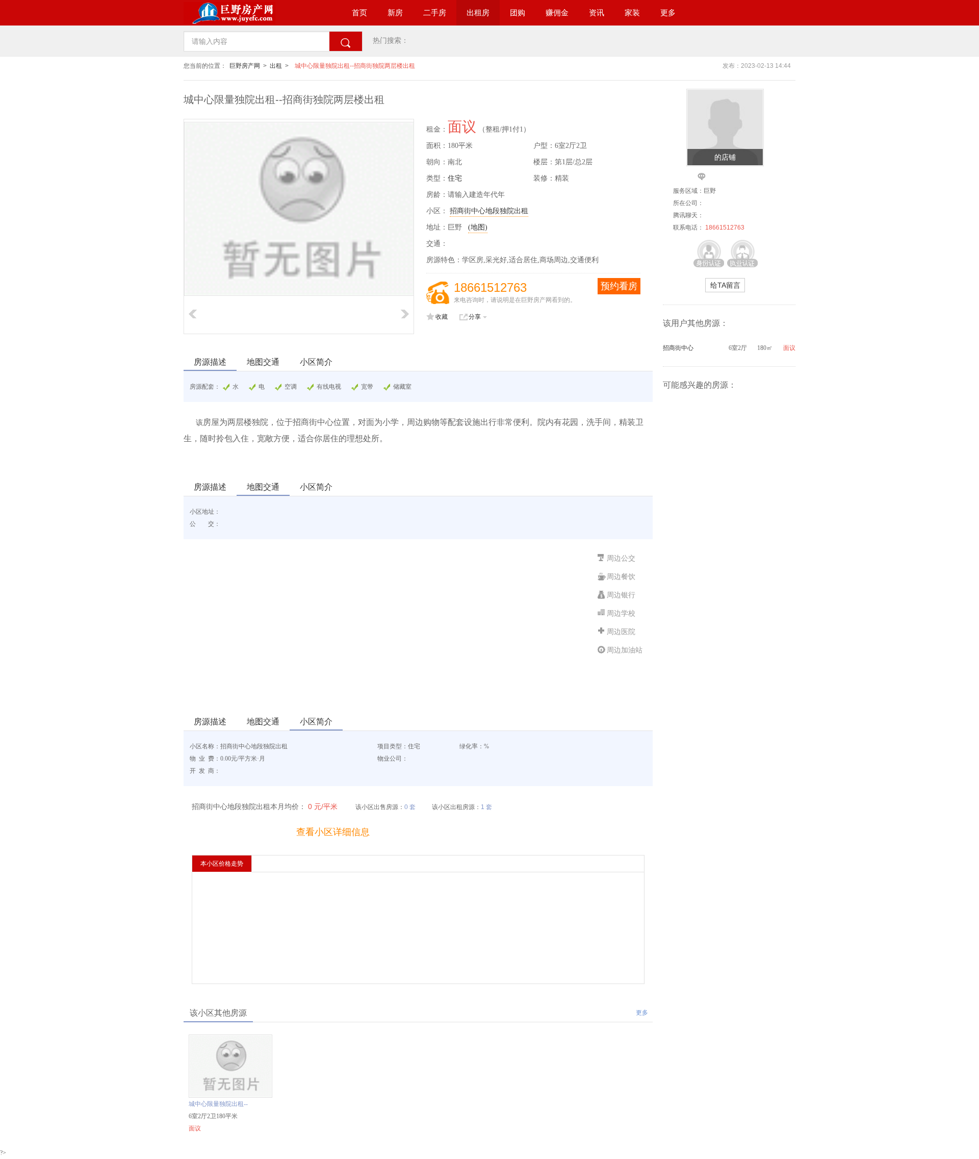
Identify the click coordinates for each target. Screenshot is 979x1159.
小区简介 (316, 362)
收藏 (441, 316)
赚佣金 (557, 13)
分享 (475, 316)
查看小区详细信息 (333, 832)
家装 (632, 13)
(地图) (477, 227)
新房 (395, 13)
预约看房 (619, 286)
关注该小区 (240, 832)
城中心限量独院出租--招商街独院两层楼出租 (355, 65)
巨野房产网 (244, 65)
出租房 (478, 13)
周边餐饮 (621, 577)
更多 (668, 13)
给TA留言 (725, 285)
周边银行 (621, 595)
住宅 (455, 178)
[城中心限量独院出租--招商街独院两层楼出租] (230, 1095)
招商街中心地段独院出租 (489, 211)
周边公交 (621, 558)
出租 (276, 65)
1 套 (486, 807)
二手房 (434, 13)
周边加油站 (624, 650)
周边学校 (621, 613)
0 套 (410, 807)
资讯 (596, 13)
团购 (517, 13)
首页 (359, 13)
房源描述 (210, 362)
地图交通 (263, 362)
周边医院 (621, 632)
